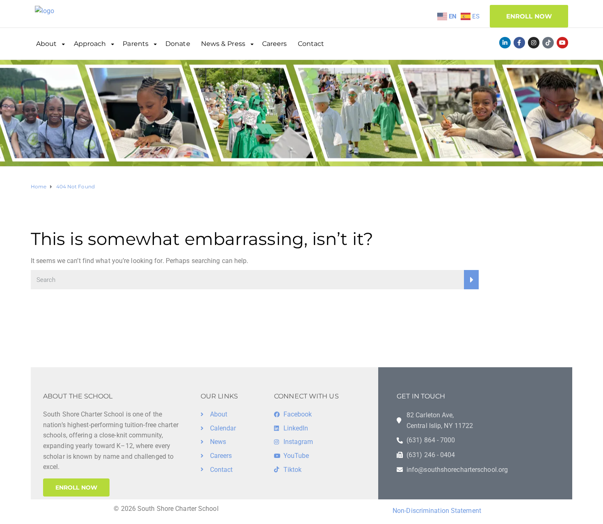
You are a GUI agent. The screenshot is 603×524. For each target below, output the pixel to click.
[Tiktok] (548, 42)
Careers (274, 44)
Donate (177, 44)
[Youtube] (562, 42)
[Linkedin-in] (505, 42)
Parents (135, 44)
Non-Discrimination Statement (437, 511)
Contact (311, 44)
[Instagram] (533, 42)
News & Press (223, 44)
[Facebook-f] (519, 42)
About (46, 44)
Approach (90, 44)
